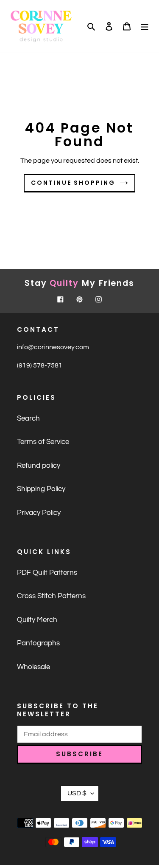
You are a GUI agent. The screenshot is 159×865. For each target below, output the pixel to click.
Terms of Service (43, 442)
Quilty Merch (37, 620)
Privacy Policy (39, 513)
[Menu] (144, 26)
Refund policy (38, 465)
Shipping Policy (41, 489)
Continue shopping (73, 182)
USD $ (76, 793)
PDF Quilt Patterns (47, 573)
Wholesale (33, 667)
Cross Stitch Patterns (51, 596)
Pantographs (38, 643)
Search (28, 418)
